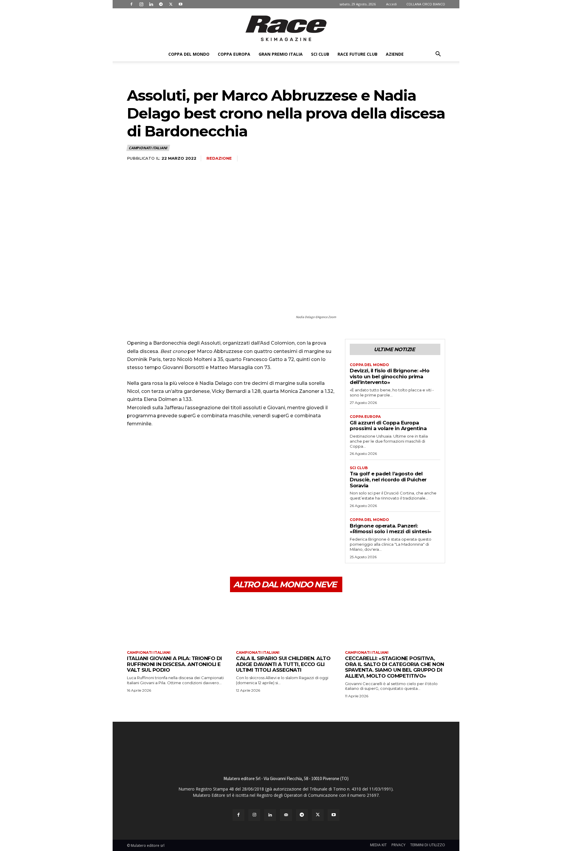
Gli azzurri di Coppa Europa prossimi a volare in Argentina (388, 426)
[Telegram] (160, 4)
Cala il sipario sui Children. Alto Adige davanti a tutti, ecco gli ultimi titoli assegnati (283, 664)
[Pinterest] (160, 449)
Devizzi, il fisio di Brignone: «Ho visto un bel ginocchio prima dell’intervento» (389, 376)
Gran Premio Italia (281, 54)
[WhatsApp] (174, 449)
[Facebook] (131, 4)
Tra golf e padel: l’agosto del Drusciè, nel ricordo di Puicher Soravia (388, 479)
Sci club (320, 54)
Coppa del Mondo (188, 54)
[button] (438, 54)
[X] (170, 4)
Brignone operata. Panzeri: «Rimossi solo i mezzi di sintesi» (391, 529)
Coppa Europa (234, 54)
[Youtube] (180, 4)
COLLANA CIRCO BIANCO (425, 4)
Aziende (395, 54)
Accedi (391, 4)
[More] (188, 449)
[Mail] (286, 815)
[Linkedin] (151, 4)
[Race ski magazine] (286, 28)
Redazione (219, 158)
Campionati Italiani (148, 147)
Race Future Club (357, 54)
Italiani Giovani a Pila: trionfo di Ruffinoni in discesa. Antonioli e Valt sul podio (174, 664)
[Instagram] (141, 4)
